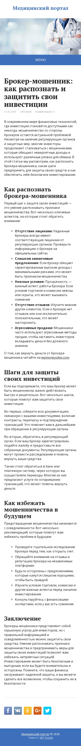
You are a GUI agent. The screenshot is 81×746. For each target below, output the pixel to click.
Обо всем (25, 111)
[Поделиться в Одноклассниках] (28, 711)
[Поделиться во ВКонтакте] (18, 711)
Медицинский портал (40, 8)
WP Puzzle (46, 737)
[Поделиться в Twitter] (47, 711)
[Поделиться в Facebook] (8, 711)
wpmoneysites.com (55, 357)
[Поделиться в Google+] (37, 711)
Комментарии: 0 (44, 111)
